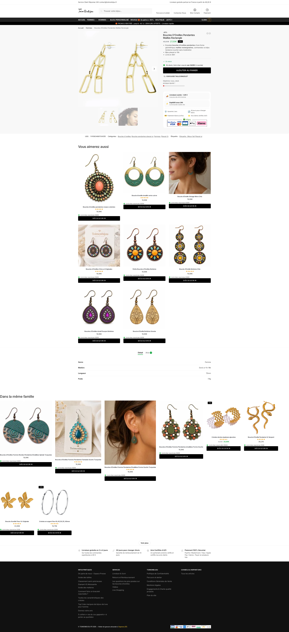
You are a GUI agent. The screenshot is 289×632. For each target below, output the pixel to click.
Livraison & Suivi (119, 573)
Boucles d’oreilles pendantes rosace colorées (99, 207)
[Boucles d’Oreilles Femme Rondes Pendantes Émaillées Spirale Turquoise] (26, 426)
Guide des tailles (85, 577)
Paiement (207, 13)
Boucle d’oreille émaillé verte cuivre (144, 195)
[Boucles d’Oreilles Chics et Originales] (99, 246)
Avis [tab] (148, 352)
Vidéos (115, 587)
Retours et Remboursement (123, 577)
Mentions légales (154, 585)
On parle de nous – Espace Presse (92, 573)
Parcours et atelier (163, 13)
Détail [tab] (140, 352)
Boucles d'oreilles (124, 136)
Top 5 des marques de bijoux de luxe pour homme (93, 605)
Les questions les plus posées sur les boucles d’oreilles (126, 582)
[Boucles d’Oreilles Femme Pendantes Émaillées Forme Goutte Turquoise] (130, 433)
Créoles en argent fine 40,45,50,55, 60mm (54, 521)
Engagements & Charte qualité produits (159, 590)
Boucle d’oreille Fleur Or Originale (17, 521)
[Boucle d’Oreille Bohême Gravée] (144, 308)
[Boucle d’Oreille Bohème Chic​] (190, 246)
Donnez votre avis (85, 611)
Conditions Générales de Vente (159, 581)
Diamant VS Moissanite (87, 584)
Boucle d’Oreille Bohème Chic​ (189, 269)
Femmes (89, 28)
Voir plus (144, 543)
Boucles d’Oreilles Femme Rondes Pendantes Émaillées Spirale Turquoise (26, 455)
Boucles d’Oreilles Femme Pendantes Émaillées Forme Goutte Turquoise (130, 467)
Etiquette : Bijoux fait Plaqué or (190, 136)
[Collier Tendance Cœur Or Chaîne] (210, 33)
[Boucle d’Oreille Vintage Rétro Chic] (190, 173)
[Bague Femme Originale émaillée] (207, 33)
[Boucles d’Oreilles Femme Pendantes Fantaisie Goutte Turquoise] (78, 429)
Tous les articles (187, 573)
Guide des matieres (86, 587)
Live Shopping (118, 590)
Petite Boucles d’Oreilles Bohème (144, 269)
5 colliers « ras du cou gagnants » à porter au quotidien (92, 615)
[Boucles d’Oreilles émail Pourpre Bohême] (99, 308)
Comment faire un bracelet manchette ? (89, 592)
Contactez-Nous (180, 13)
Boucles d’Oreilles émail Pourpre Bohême (99, 331)
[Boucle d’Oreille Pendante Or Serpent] (261, 418)
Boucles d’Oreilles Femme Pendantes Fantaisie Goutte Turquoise (78, 460)
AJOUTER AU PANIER (187, 70)
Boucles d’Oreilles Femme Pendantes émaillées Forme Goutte (181, 447)
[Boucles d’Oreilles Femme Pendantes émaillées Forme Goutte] (181, 422)
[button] (206, 20)
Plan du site (151, 595)
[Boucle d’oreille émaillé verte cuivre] (144, 172)
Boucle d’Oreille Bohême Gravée (144, 331)
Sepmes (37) (122, 627)
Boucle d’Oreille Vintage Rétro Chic (189, 196)
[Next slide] (154, 68)
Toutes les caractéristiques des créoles (91, 599)
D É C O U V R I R (99, 218)
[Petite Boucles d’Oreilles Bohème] (144, 246)
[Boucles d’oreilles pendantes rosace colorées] (99, 178)
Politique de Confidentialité (158, 573)
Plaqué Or (165, 136)
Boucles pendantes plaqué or (142, 136)
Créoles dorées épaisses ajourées (224, 437)
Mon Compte (195, 13)
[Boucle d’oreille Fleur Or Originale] (17, 502)
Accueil (80, 28)
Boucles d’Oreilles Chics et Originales (99, 269)
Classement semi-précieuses (90, 581)
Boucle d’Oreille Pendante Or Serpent (261, 437)
